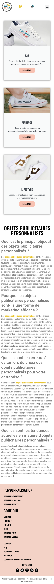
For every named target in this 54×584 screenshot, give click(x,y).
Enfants (7, 524)
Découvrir (27, 70)
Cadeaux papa (10, 532)
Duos (6, 528)
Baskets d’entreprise (13, 496)
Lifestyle (8, 520)
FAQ (5, 547)
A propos (8, 555)
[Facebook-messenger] (22, 570)
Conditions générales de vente (17, 559)
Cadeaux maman (11, 536)
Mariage (7, 516)
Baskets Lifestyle (11, 504)
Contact (7, 543)
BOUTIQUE (11, 510)
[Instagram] (27, 570)
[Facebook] (17, 570)
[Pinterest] (32, 570)
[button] (47, 7)
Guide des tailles (11, 551)
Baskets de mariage (12, 500)
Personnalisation (18, 490)
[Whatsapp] (36, 570)
